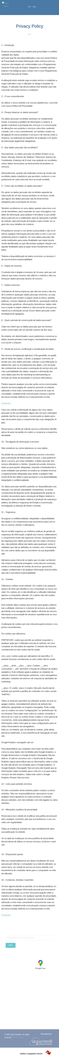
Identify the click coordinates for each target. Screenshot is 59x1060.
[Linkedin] (14, 954)
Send (10, 945)
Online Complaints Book (31, 1053)
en (34, 7)
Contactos (6, 403)
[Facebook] (7, 954)
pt (29, 7)
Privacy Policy (18, 1037)
